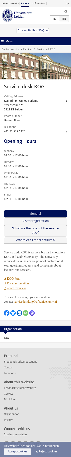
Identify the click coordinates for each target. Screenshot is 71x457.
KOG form (14, 278)
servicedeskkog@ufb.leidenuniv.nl (35, 301)
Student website (10, 49)
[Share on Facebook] (6, 313)
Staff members (38, 3)
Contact (8, 367)
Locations (10, 373)
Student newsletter (15, 434)
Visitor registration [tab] (35, 221)
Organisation (11, 414)
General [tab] (35, 214)
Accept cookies (17, 451)
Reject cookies (48, 451)
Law (6, 338)
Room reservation (18, 283)
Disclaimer (10, 399)
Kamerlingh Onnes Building (21, 101)
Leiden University (10, 3)
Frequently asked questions (20, 362)
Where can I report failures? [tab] (35, 240)
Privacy (8, 420)
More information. (48, 446)
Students (25, 3)
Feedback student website (20, 388)
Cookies (8, 394)
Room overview (16, 288)
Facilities (27, 49)
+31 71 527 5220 (14, 131)
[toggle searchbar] (66, 11)
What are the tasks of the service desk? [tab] (35, 230)
